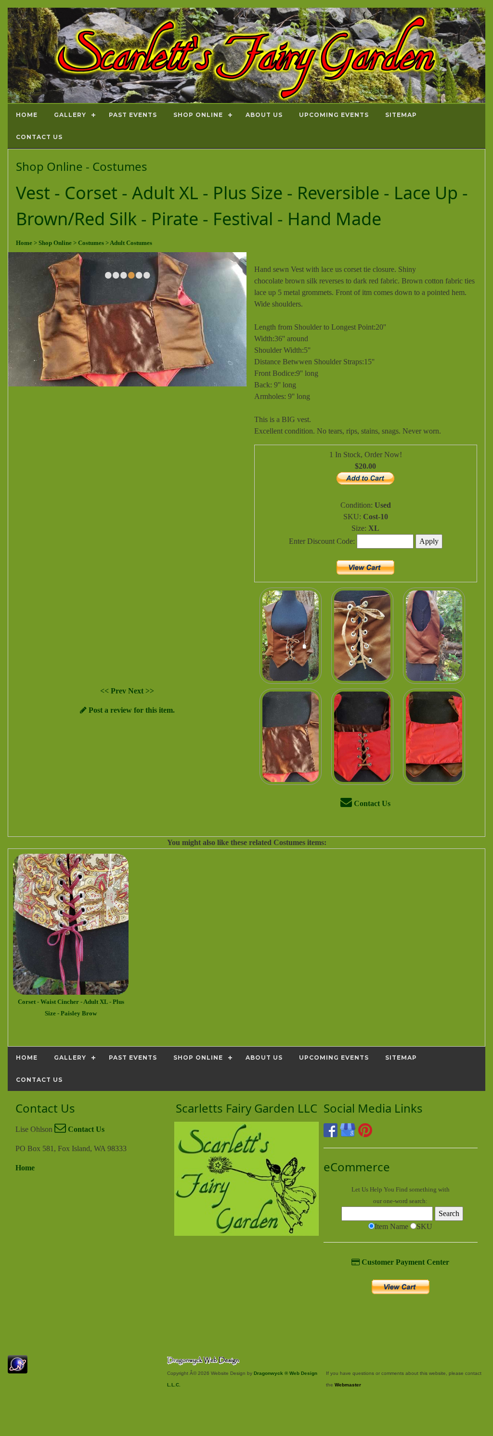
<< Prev (114, 691)
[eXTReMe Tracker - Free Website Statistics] (17, 1368)
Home (25, 1168)
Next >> (141, 691)
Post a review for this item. (131, 710)
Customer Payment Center (404, 1262)
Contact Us (371, 803)
